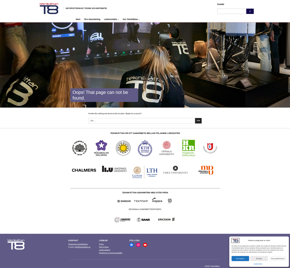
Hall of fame (104, 247)
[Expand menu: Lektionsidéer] (118, 19)
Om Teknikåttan (130, 19)
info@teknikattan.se (82, 247)
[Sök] (250, 11)
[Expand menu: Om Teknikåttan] (139, 19)
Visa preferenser (278, 258)
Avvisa (259, 258)
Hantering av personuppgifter (110, 253)
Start (78, 19)
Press (101, 244)
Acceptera (240, 258)
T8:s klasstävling (92, 19)
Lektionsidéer (110, 19)
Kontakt (220, 4)
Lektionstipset (104, 250)
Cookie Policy (258, 264)
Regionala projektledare (78, 244)
